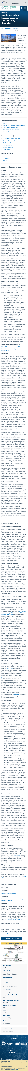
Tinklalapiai (6, 158)
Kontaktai (12, 1052)
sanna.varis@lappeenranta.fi (8, 893)
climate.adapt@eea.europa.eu (9, 933)
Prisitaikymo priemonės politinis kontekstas (14, 125)
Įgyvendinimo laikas (8, 147)
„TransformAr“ (20, 428)
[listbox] (6, 3)
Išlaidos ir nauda (7, 143)
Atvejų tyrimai (16, 28)
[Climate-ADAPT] (10, 7)
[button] (14, 943)
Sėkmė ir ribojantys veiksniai (10, 140)
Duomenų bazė (8, 28)
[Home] (2, 28)
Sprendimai (6, 132)
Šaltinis (5, 160)
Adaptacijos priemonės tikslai (10, 127)
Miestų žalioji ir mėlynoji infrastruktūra (11, 347)
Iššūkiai (5, 123)
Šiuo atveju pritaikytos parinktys (11, 129)
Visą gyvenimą (6, 149)
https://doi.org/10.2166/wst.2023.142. (14, 919)
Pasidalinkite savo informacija (12, 938)
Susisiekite (5, 156)
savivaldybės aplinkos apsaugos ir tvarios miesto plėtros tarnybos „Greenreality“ (13, 612)
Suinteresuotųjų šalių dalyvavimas (11, 138)
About (11, 1050)
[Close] (26, 1061)
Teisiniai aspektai (7, 145)
